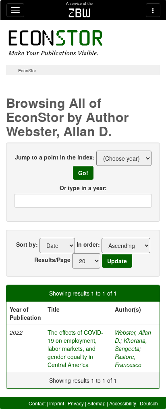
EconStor (27, 70)
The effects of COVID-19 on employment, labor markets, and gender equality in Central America (75, 348)
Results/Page (52, 260)
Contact (37, 403)
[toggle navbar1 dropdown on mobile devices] (15, 10)
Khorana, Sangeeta (131, 344)
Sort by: (27, 244)
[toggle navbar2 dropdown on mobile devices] (153, 10)
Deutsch (149, 403)
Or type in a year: (83, 188)
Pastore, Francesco (128, 360)
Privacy (76, 403)
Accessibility (122, 403)
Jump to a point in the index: (55, 157)
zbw (79, 13)
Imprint (56, 403)
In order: (88, 244)
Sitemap (96, 403)
